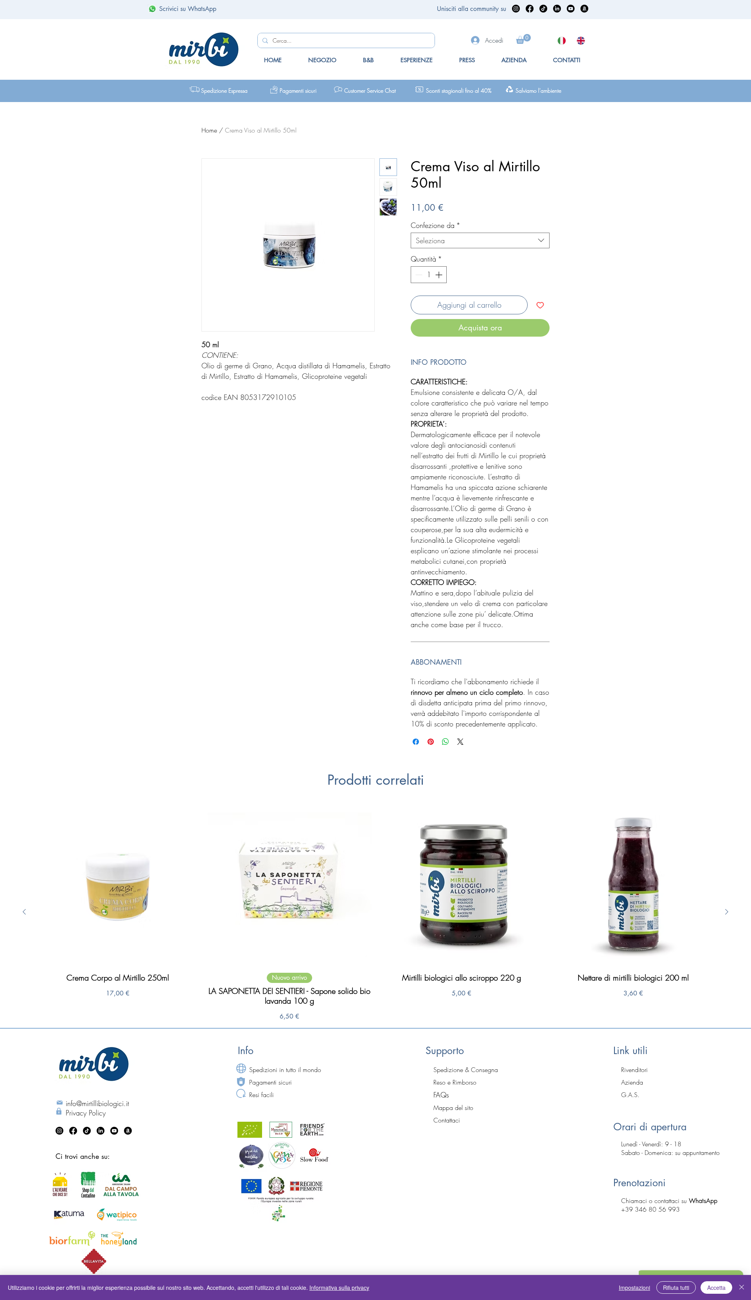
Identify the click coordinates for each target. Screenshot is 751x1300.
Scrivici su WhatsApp (187, 9)
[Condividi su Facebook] (415, 741)
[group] (375, 912)
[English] (580, 40)
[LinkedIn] (557, 9)
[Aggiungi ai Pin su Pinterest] (430, 741)
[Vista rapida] (118, 885)
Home (209, 130)
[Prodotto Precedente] (24, 911)
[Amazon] (584, 9)
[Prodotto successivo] (726, 911)
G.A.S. (630, 1094)
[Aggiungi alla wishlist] (540, 305)
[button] (523, 39)
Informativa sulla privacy (339, 1287)
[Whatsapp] (152, 9)
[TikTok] (543, 9)
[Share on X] (460, 741)
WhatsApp (703, 1201)
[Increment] (439, 275)
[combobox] (480, 240)
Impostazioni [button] (634, 1287)
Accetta (716, 1287)
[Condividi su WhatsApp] (445, 741)
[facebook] (530, 9)
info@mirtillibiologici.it (97, 1103)
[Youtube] (571, 9)
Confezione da (435, 225)
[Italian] (561, 40)
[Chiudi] (741, 1287)
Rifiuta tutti (676, 1287)
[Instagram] (516, 9)
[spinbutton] (428, 275)
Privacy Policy (86, 1112)
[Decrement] (418, 275)
